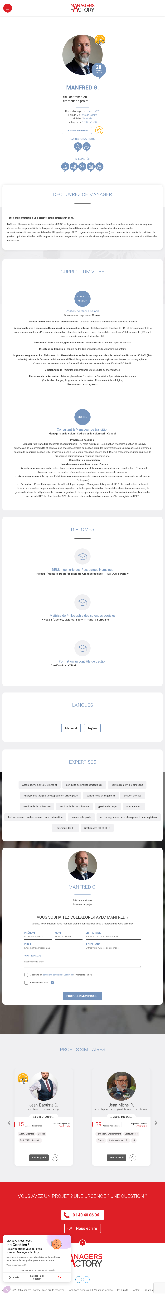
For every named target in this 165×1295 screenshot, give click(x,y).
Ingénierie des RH (65, 828)
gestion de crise (132, 795)
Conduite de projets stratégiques (84, 784)
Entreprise (93, 932)
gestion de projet (107, 806)
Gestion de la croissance (37, 806)
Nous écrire (86, 1228)
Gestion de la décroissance (74, 806)
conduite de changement (101, 795)
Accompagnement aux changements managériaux (128, 817)
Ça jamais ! (14, 1277)
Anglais (92, 728)
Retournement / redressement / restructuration (35, 817)
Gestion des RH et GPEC (97, 828)
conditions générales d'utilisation (58, 975)
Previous (8, 1124)
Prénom (29, 932)
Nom (58, 932)
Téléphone (93, 944)
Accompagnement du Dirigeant (39, 784)
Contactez (76, 130)
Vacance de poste (81, 817)
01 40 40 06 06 (86, 1215)
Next (156, 1124)
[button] (7, 1289)
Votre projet (33, 955)
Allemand (71, 728)
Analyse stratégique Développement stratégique (51, 795)
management (133, 806)
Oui (59, 1277)
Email (28, 944)
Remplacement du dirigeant (127, 784)
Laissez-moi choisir (37, 1277)
